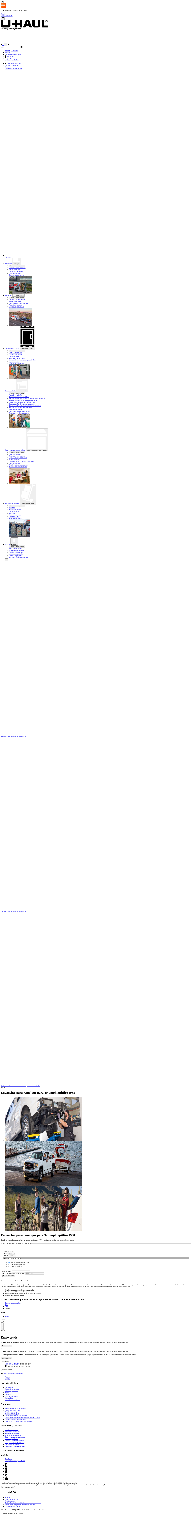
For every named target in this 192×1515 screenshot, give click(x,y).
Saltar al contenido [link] (6, 16)
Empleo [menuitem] (7, 52)
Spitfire (7, 1316)
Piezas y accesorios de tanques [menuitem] (18, 557)
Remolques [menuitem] (8, 264)
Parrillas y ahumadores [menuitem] (16, 552)
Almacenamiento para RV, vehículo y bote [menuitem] (22, 402)
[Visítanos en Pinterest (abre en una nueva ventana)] (6, 1471)
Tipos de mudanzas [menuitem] (15, 515)
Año (5, 1251)
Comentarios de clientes (12, 1400)
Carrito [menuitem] (9, 58)
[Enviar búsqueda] (21, 47)
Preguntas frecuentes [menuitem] (15, 273)
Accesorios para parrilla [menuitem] (16, 550)
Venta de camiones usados (13, 1435)
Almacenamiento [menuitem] (10, 391)
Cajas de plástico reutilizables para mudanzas (19, 1421)
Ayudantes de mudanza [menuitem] (12, 503)
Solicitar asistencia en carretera (13, 1373)
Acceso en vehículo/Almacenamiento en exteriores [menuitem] (25, 406)
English (7, 1379)
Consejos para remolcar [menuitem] (16, 271)
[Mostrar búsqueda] (5, 44)
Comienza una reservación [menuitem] (17, 268)
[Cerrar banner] (2, 2)
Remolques (16, 264)
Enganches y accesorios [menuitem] (16, 275)
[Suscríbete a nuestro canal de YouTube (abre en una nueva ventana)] (6, 1480)
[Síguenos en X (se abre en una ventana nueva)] (6, 1477)
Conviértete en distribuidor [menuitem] (13, 54)
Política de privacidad (11, 1499)
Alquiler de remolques (12, 1414)
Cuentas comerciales (11, 1430)
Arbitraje (7, 1497)
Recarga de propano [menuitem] (15, 548)
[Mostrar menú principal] (2, 18)
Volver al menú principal (17, 266)
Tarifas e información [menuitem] (15, 353)
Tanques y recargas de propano (14, 1440)
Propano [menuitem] (7, 544)
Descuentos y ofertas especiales (15, 1446)
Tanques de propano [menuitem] (15, 556)
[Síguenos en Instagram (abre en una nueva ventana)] (6, 1468)
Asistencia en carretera (12, 1389)
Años (6, 1305)
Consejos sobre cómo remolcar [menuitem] (18, 303)
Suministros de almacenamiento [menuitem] (19, 413)
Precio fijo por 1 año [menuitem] (11, 51)
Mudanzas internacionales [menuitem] (17, 358)
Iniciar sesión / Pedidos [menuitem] (12, 60)
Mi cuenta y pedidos (11, 1391)
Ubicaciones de (12, 1506)
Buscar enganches (8, 1275)
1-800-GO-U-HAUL (12, 1364)
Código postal (7, 1271)
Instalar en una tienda (19, 1262)
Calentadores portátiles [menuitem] (16, 554)
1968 (6, 1306)
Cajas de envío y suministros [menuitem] (18, 458)
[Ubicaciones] (8, 45)
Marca (6, 1253)
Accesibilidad (9, 1398)
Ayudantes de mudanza (28, 503)
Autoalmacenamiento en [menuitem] (19, 397)
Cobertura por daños (11, 1439)
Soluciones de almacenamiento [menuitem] (18, 465)
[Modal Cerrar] (1, 1348)
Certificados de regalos (12, 1444)
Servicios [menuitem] (12, 513)
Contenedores (26, 348)
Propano (13, 544)
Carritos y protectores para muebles (16, 1415)
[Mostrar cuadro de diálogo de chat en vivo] (2, 1326)
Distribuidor (8, 1459)
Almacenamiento (22, 391)
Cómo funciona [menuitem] (14, 511)
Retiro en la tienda (16, 1266)
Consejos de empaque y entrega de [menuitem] (22, 360)
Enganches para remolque (13, 1303)
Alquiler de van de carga (12, 1410)
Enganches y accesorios (12, 1431)
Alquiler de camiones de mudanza (15, 1408)
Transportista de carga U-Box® (15, 1461)
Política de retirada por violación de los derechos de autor (23, 1503)
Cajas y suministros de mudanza (15, 1437)
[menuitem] (27, 300)
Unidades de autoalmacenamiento (15, 1419)
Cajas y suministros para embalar (36, 450)
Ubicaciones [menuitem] (10, 56)
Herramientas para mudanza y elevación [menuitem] (21, 461)
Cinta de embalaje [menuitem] (14, 463)
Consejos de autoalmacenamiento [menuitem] (19, 411)
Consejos (8, 1394)
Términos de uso (10, 1501)
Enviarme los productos (17, 1264)
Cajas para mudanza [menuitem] (15, 454)
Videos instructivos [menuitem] (15, 269)
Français (7, 1377)
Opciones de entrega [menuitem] (15, 354)
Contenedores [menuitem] (12, 348)
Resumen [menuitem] (12, 508)
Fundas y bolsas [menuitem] (14, 459)
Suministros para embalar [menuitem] (17, 456)
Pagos (7, 1392)
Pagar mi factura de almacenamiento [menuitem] (20, 407)
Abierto (3, 14)
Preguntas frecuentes (11, 1396)
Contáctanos (9, 1387)
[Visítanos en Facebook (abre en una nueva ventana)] (6, 1465)
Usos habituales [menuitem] (14, 356)
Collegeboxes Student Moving (15, 1443)
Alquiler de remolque (11, 1412)
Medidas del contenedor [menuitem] (16, 363)
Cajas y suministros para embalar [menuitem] (15, 450)
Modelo (6, 1255)
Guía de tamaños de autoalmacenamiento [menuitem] (22, 404)
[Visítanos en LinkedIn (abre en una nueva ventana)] (6, 1474)
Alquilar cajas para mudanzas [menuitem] (18, 467)
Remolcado (8, 295)
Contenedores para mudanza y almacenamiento (22, 1418)
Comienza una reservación (17, 299)
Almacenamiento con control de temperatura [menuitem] (23, 400)
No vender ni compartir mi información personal (20, 1505)
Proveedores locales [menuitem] (15, 509)
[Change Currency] (3, 1087)
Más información (6, 1346)
